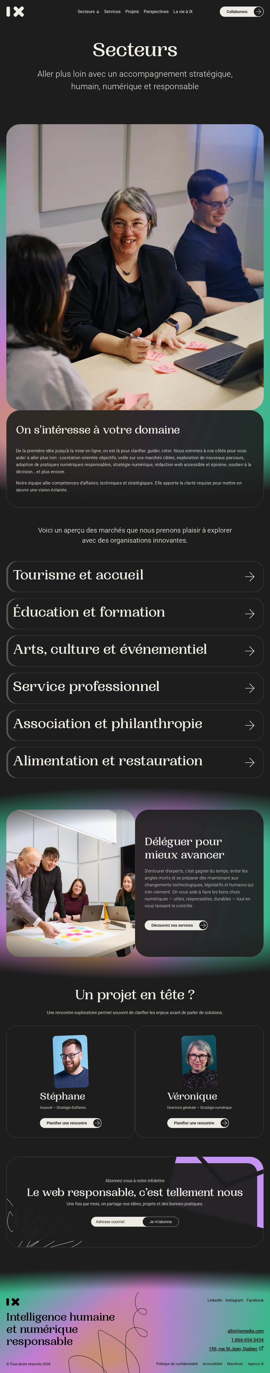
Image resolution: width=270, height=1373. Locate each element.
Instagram (235, 1300)
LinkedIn (215, 1300)
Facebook (255, 1300)
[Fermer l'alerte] (262, 1305)
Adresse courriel (110, 1221)
